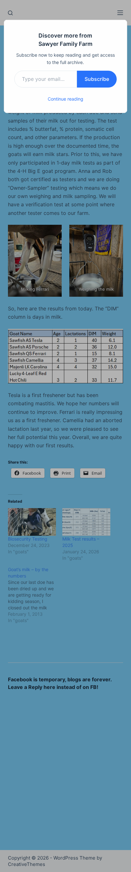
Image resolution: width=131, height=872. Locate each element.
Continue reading (65, 99)
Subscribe (97, 79)
